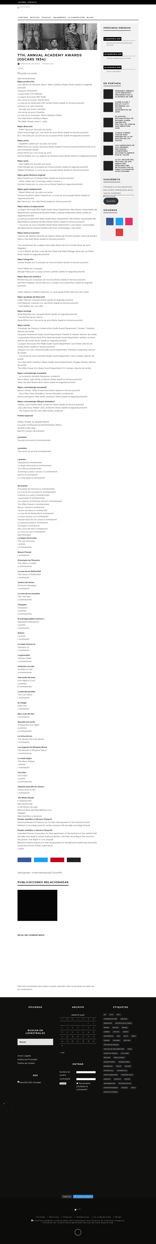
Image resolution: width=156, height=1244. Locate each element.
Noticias (35, 17)
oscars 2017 (108, 1070)
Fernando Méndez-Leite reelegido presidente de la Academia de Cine (124, 94)
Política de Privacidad (27, 1059)
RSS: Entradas (34, 1082)
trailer (124, 1087)
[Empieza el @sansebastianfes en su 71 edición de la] (96, 1174)
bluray (124, 1027)
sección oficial (125, 1083)
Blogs (90, 17)
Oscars (20, 68)
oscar (118, 1066)
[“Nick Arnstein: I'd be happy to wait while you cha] (133, 1176)
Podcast (46, 17)
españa (106, 1040)
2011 (118, 1014)
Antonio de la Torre (123, 1023)
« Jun (62, 1052)
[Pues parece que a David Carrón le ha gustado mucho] (21, 1153)
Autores (22, 2)
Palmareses (59, 17)
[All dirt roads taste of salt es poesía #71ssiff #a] (133, 1124)
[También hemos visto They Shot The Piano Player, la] (133, 1150)
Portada (23, 17)
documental (108, 1036)
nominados (108, 1066)
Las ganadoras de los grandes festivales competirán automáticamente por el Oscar (124, 150)
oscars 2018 (122, 1070)
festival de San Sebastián (114, 1049)
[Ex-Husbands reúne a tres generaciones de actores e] (96, 1127)
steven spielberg (111, 1087)
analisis (124, 1018)
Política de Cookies (26, 1063)
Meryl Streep (119, 1057)
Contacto (32, 2)
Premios (107, 1079)
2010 (111, 1014)
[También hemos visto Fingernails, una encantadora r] (59, 1150)
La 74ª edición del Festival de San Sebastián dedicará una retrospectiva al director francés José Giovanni (124, 165)
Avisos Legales (24, 1056)
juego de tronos (110, 1053)
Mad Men (107, 1057)
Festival (127, 1040)
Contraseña (65, 1079)
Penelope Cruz (127, 1074)
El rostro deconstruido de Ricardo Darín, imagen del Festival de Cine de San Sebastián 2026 (125, 122)
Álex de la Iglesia (110, 1092)
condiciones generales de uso (74, 1222)
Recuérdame (84, 1083)
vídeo (133, 1087)
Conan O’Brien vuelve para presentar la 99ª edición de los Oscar (124, 137)
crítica (116, 1031)
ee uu (126, 1036)
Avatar (106, 1027)
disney (125, 1031)
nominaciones (124, 1061)
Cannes (107, 1031)
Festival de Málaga (111, 1044)
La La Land (125, 1053)
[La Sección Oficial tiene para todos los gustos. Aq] (59, 1174)
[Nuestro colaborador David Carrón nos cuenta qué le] (21, 1179)
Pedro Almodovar (110, 1074)
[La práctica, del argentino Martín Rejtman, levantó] (21, 1122)
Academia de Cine (110, 1018)
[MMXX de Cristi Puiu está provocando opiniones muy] (59, 1122)
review (127, 1079)
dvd (118, 1036)
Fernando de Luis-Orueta (30, 64)
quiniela (117, 1079)
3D (105, 1014)
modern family (109, 1061)
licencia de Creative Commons (108, 1220)
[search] (50, 1042)
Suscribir (111, 201)
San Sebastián (109, 1083)
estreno (116, 1040)
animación (108, 1023)
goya (130, 1049)
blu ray (115, 1027)
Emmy (134, 1036)
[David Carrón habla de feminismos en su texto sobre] (96, 1151)
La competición (76, 17)
